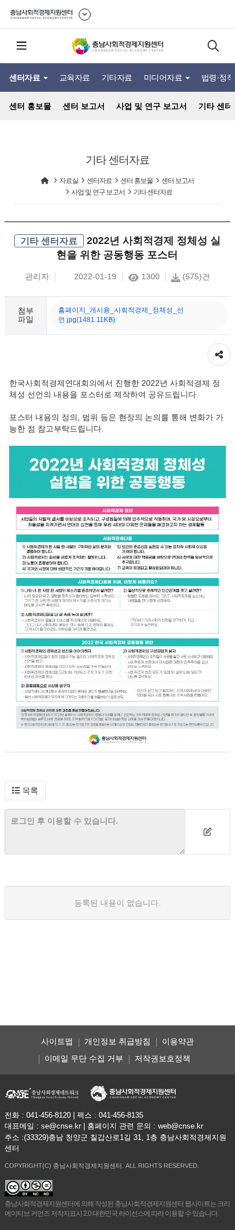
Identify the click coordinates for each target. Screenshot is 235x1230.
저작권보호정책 (163, 1058)
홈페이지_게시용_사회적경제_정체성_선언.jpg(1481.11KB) (121, 315)
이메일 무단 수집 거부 (83, 1058)
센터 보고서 (84, 106)
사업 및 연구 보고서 (151, 106)
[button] (25, 790)
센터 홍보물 (30, 106)
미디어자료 (164, 77)
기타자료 (117, 77)
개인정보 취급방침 (117, 1041)
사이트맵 (57, 1041)
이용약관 (178, 1041)
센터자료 (25, 77)
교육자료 (74, 77)
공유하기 (219, 348)
